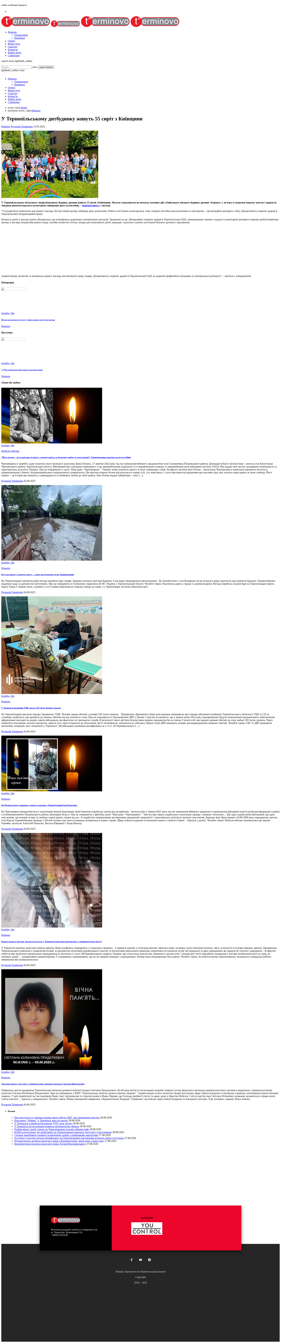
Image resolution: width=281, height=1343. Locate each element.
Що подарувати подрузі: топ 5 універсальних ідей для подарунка (28, 320)
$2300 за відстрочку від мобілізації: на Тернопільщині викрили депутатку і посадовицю (63, 1132)
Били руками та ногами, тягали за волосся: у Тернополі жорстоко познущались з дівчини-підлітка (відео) (51, 941)
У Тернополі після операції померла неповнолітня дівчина (46, 1126)
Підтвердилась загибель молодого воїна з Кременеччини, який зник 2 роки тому (59, 1141)
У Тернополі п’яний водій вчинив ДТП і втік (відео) (43, 1123)
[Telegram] (149, 1260)
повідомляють (90, 205)
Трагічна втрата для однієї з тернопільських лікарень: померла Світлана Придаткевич (42, 1084)
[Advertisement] (98, 249)
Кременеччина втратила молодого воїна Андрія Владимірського (50, 1143)
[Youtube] (140, 1260)
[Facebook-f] (131, 1260)
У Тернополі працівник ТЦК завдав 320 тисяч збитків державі (31, 708)
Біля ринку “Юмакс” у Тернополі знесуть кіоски (41, 1120)
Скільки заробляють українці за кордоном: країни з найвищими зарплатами (56, 1135)
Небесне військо (10, 451)
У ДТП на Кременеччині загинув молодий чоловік (22, 370)
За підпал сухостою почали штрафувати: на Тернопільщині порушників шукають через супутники (69, 1138)
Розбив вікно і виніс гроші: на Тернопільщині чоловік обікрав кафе (51, 1129)
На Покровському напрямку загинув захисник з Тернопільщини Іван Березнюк (39, 805)
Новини (5, 126)
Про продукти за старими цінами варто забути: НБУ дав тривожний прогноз (57, 1117)
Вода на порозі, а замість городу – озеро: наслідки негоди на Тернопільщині (37, 574)
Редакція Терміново (22, 126)
